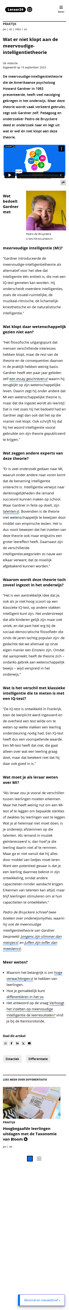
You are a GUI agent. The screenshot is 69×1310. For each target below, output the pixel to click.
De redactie (10, 63)
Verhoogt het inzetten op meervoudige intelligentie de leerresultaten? (35, 1009)
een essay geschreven (27, 378)
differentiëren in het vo (25, 997)
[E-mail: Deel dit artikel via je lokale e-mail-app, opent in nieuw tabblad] (29, 1043)
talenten (9, 511)
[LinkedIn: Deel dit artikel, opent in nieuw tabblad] (17, 1043)
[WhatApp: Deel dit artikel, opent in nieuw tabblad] (5, 1043)
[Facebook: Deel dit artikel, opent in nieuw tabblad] (11, 1043)
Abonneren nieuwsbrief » (42, 1300)
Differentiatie (38, 1059)
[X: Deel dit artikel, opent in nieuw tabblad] (23, 1043)
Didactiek (12, 1059)
